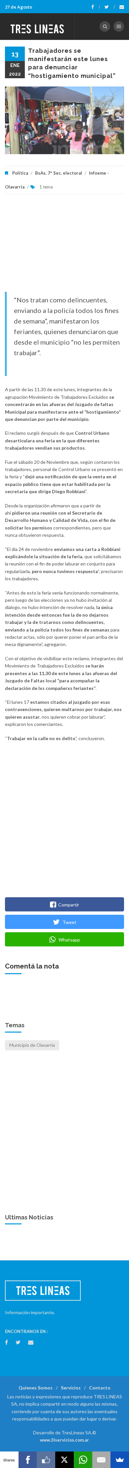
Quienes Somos (36, 1387)
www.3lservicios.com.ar (64, 1440)
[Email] (101, 1459)
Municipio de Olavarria (32, 1045)
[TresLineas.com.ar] (37, 26)
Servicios (71, 1387)
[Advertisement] (64, 246)
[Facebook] (95, 7)
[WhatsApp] (83, 1459)
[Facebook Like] (46, 1459)
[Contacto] (121, 7)
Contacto (99, 1387)
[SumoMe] (119, 1459)
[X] (64, 1459)
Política (20, 173)
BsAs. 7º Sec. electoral (58, 173)
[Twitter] (110, 7)
